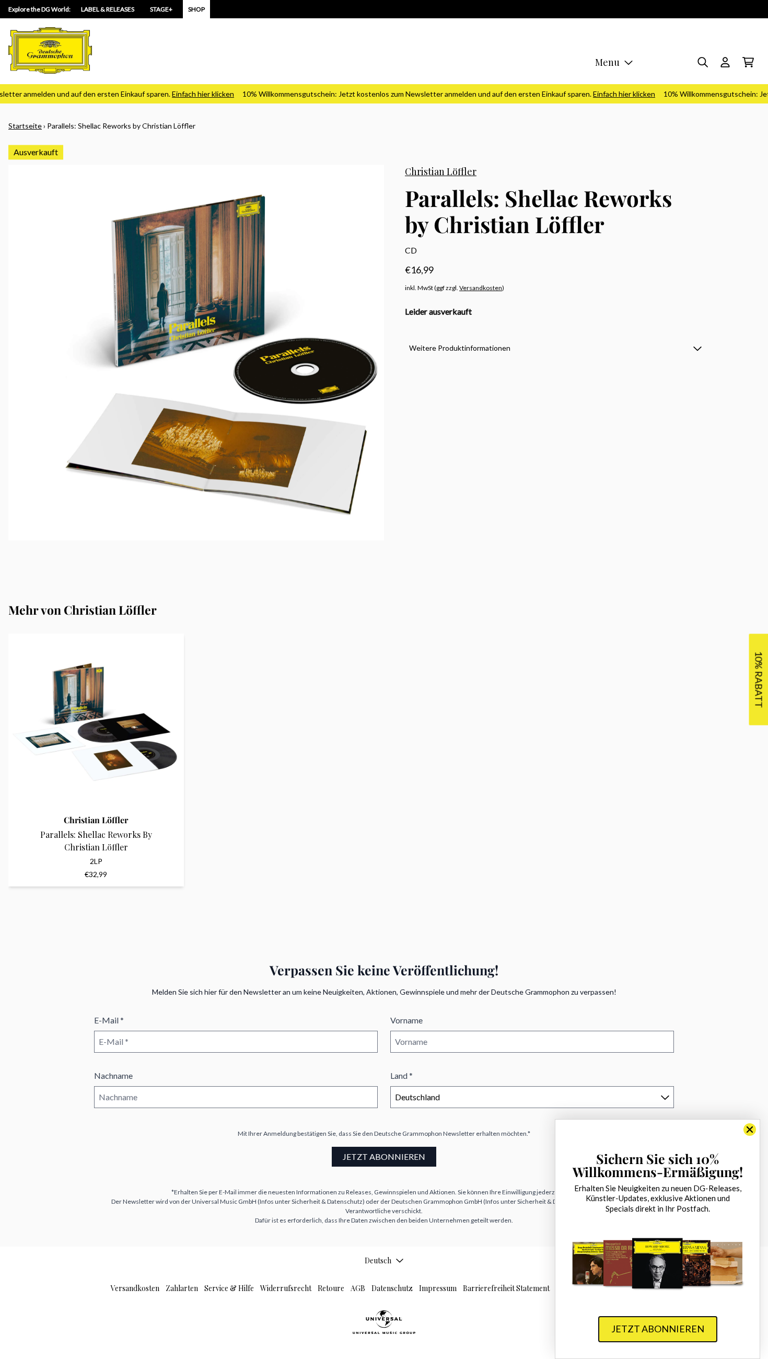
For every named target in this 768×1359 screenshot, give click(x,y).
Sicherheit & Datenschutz (327, 1201)
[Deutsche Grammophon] (50, 50)
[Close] (749, 1129)
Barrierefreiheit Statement (506, 1288)
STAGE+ (161, 9)
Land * (401, 1075)
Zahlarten (182, 1288)
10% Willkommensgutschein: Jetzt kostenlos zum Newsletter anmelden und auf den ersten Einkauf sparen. (436, 93)
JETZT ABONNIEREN (384, 1156)
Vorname (406, 1020)
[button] (555, 348)
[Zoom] (196, 352)
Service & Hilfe (229, 1288)
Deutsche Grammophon (408, 1133)
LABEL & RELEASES (107, 9)
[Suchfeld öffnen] (702, 62)
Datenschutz (392, 1288)
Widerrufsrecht (285, 1288)
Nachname (113, 1075)
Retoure (331, 1288)
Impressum (438, 1288)
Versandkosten (480, 288)
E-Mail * (109, 1020)
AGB (358, 1288)
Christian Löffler (440, 171)
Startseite (25, 125)
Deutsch (378, 1260)
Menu (607, 62)
